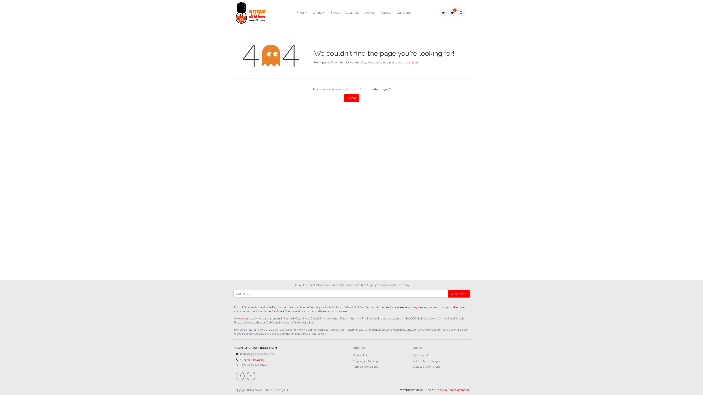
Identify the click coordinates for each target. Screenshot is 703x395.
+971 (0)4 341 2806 (252, 359)
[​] (240, 376)
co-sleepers (401, 307)
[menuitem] (302, 12)
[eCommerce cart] (443, 13)
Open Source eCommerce (452, 390)
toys (252, 311)
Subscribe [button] (458, 294)
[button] (461, 13)
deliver (243, 318)
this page (412, 62)
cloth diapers (380, 307)
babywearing (419, 307)
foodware (277, 311)
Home (351, 98)
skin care (458, 307)
